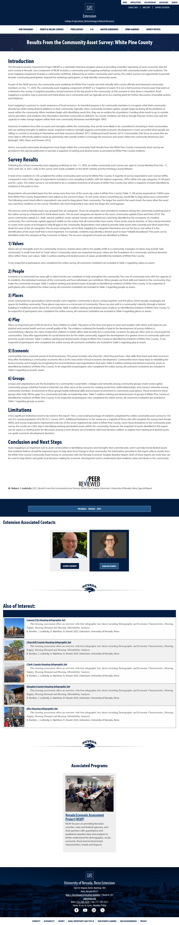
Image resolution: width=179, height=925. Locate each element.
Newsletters (135, 2)
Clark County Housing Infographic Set (47, 664)
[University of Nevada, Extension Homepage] (89, 875)
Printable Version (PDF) (89, 508)
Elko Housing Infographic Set (42, 708)
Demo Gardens (132, 29)
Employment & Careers (107, 921)
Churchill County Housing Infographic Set (49, 642)
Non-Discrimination (128, 921)
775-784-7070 (82, 901)
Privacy (143, 921)
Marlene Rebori (109, 566)
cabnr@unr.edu (89, 898)
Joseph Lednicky (70, 566)
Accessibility (49, 921)
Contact (61, 921)
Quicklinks (163, 2)
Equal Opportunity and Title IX (81, 921)
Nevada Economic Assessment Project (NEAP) (84, 817)
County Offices (153, 29)
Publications (76, 29)
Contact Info (133, 7)
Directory (146, 7)
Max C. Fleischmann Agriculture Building (83, 894)
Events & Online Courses (51, 29)
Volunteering (150, 2)
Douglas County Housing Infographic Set (48, 686)
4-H (91, 29)
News (125, 2)
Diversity (36, 921)
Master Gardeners (109, 29)
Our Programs (26, 29)
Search (174, 2)
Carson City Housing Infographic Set (46, 620)
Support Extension (162, 7)
